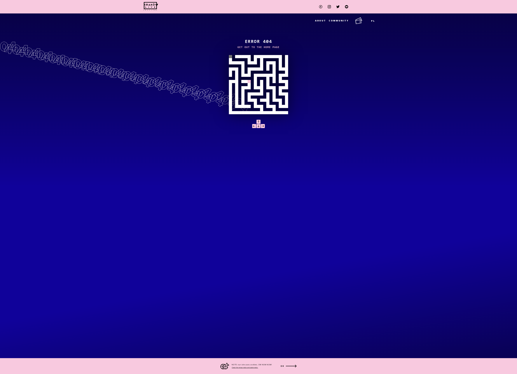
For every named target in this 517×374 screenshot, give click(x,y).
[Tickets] (363, 21)
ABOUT (320, 20)
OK (282, 366)
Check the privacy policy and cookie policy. (245, 367)
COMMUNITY (339, 20)
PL (373, 21)
